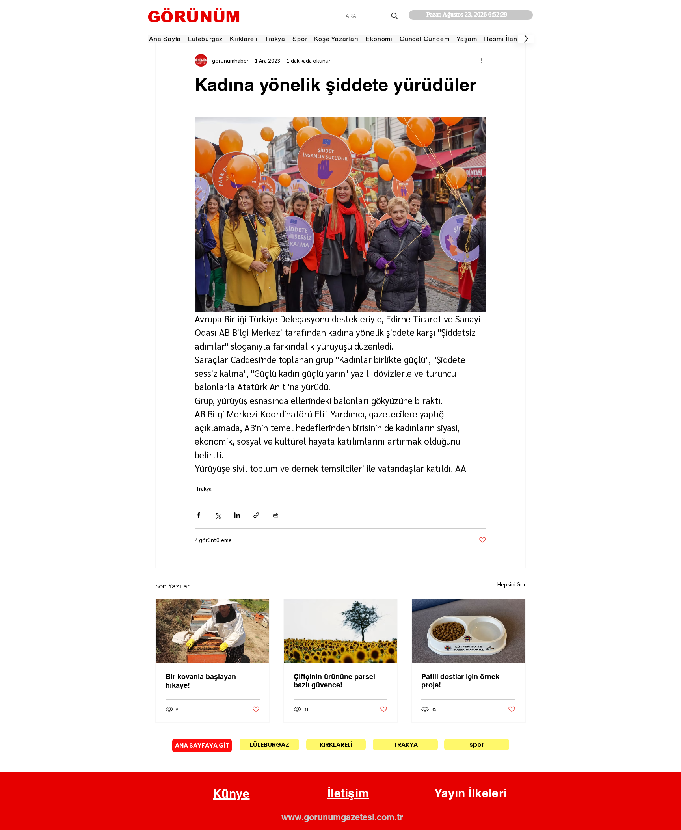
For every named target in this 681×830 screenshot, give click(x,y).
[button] (231, 794)
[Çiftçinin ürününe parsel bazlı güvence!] (340, 631)
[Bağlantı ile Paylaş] (256, 515)
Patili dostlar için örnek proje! (460, 680)
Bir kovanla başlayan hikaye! (201, 680)
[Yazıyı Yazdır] (275, 515)
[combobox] (372, 15)
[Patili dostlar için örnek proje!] (468, 631)
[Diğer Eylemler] (481, 60)
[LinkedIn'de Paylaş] (237, 515)
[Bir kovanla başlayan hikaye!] (212, 631)
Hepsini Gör (511, 584)
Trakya (204, 488)
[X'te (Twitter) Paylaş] (217, 515)
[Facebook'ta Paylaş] (198, 515)
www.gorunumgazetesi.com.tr (342, 817)
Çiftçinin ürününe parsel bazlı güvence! (334, 680)
